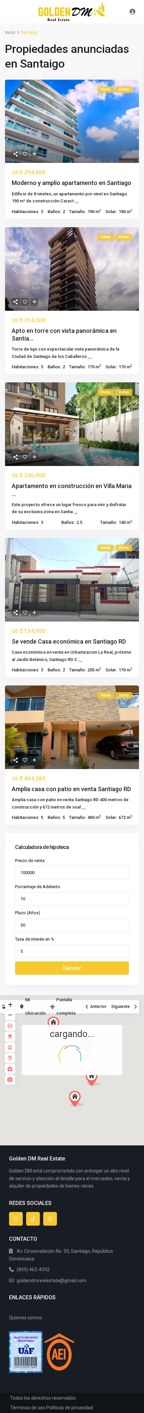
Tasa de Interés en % (34, 939)
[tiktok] (33, 1219)
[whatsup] (16, 1219)
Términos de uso (27, 1407)
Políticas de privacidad (69, 1407)
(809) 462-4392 (33, 1269)
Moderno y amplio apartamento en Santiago (71, 182)
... (77, 200)
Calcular (72, 968)
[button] (105, 1089)
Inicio (10, 32)
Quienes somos (25, 1317)
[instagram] (50, 1219)
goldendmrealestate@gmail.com (51, 1280)
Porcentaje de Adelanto (37, 886)
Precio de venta (30, 860)
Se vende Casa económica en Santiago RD (69, 641)
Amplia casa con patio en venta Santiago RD (71, 788)
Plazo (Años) (27, 912)
